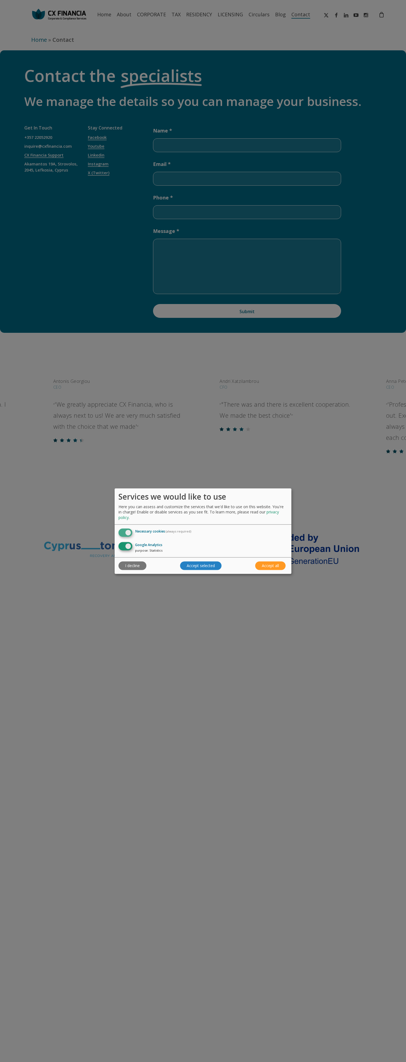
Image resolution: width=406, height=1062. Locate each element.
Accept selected (201, 565)
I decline (132, 565)
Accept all (270, 565)
